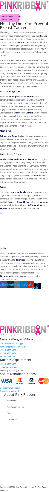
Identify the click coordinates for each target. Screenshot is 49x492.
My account (12, 400)
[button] (48, 14)
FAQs (9, 413)
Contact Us (12, 419)
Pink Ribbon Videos (15, 407)
